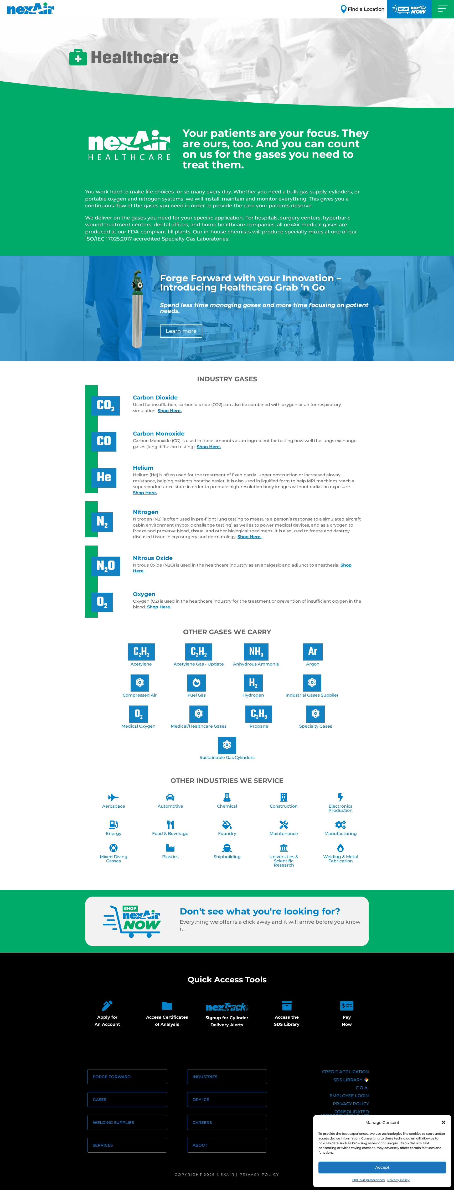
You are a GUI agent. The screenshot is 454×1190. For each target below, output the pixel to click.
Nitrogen (146, 511)
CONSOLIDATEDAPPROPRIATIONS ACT (344, 1113)
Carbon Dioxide (155, 397)
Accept (382, 1167)
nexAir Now (409, 9)
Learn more (181, 331)
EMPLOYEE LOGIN (349, 1095)
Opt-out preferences (368, 1180)
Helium (143, 467)
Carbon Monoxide (158, 433)
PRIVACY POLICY (351, 1103)
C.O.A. (362, 1087)
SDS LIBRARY (347, 1079)
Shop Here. (170, 410)
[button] (443, 1122)
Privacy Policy (398, 1180)
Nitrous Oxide (153, 557)
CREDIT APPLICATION (345, 1071)
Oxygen (144, 594)
